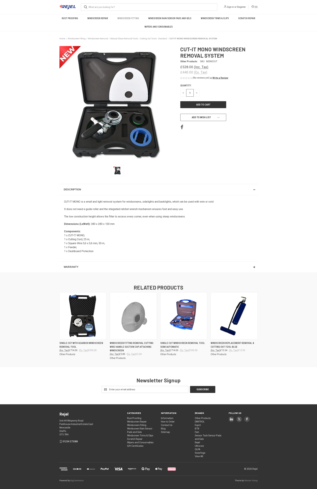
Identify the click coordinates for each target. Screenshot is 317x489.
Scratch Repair (246, 18)
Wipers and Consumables (158, 26)
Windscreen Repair (97, 18)
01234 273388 (70, 441)
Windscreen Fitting (128, 18)
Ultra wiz (199, 446)
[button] (219, 78)
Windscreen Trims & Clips (215, 18)
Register (241, 7)
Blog (163, 428)
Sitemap (165, 432)
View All (199, 456)
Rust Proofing (70, 18)
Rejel (197, 442)
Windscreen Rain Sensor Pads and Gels (169, 18)
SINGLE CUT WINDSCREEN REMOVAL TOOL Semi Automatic (182, 345)
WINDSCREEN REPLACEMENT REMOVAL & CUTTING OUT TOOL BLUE (232, 345)
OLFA (197, 449)
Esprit (198, 425)
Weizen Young (251, 480)
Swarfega (200, 453)
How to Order (168, 421)
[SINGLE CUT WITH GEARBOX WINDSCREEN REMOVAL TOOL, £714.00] (83, 316)
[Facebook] (182, 127)
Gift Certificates (135, 446)
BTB (197, 428)
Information (167, 418)
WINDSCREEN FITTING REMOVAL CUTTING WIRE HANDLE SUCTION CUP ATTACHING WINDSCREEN (131, 347)
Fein (197, 432)
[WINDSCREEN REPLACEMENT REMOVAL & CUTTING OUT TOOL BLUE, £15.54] (234, 316)
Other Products (203, 418)
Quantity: (185, 85)
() (256, 7)
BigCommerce (77, 480)
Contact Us (166, 425)
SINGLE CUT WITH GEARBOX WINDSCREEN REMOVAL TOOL (81, 345)
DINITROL (200, 421)
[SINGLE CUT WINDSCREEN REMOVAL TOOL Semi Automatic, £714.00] (184, 316)
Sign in (230, 7)
